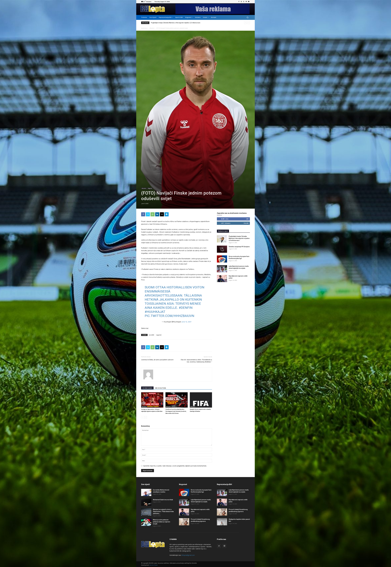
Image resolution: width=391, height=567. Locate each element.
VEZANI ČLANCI (147, 388)
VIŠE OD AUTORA (160, 388)
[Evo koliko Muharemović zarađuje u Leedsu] (146, 492)
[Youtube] (248, 1)
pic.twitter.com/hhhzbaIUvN (169, 316)
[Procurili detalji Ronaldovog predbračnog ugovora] (184, 521)
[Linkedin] (157, 214)
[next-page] (145, 417)
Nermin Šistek (154, 565)
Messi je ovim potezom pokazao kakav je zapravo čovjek (161, 522)
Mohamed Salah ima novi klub (163, 499)
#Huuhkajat (155, 312)
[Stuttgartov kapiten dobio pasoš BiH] (222, 521)
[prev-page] (142, 417)
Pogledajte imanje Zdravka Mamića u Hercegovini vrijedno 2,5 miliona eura (175, 23)
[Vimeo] (246, 1)
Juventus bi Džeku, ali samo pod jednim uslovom (157, 360)
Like (247, 219)
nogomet (158, 335)
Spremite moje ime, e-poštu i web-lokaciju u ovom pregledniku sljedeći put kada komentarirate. (175, 466)
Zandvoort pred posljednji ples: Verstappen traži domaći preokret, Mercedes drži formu (175, 411)
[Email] (162, 214)
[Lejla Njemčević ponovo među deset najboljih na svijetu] (222, 268)
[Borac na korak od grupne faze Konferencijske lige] (222, 259)
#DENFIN (186, 308)
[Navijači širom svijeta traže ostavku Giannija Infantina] (201, 400)
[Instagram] (241, 1)
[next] (248, 22)
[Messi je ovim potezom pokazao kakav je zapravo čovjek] (146, 522)
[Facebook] (239, 1)
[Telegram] (167, 214)
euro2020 (151, 335)
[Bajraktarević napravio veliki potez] (222, 278)
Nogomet (150, 188)
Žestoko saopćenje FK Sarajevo (239, 246)
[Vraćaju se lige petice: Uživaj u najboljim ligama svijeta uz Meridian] (152, 400)
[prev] (245, 22)
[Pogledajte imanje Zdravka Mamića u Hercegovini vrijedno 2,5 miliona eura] (222, 238)
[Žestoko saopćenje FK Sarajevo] (222, 249)
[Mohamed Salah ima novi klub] (146, 502)
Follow (246, 223)
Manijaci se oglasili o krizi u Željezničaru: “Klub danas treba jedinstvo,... (163, 511)
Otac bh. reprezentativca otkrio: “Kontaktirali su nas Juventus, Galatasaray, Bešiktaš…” (196, 361)
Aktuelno (151, 28)
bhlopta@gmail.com (188, 555)
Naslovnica (144, 28)
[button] (247, 17)
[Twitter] (244, 1)
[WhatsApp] (152, 214)
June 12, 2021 (186, 322)
